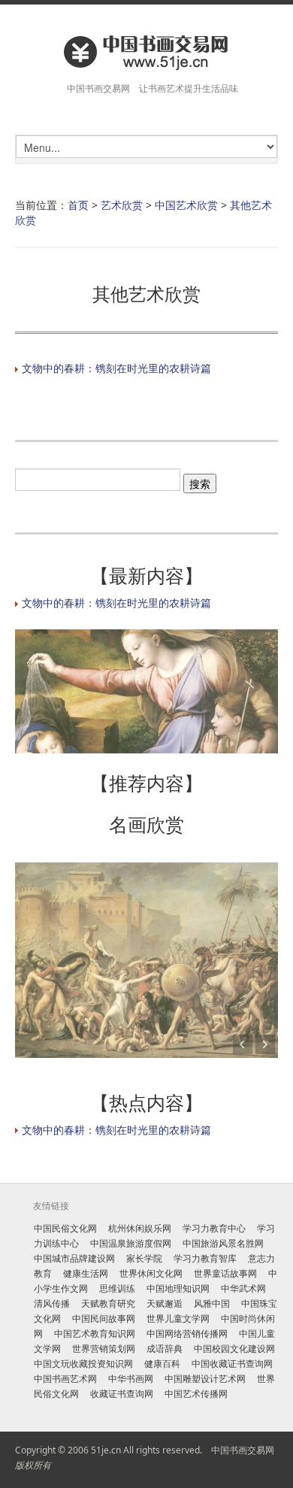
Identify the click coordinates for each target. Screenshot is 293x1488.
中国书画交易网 (242, 1450)
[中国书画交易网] (146, 51)
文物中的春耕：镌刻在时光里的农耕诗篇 (116, 368)
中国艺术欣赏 (186, 205)
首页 (78, 205)
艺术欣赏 (122, 205)
